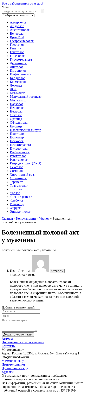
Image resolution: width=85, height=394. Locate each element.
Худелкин (8, 372)
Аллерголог (18, 22)
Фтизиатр (17, 204)
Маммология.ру (13, 360)
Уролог (15, 193)
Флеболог (17, 200)
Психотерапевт (20, 145)
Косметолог (18, 81)
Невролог (17, 107)
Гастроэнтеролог (22, 41)
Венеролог (17, 33)
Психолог (17, 141)
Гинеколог (17, 55)
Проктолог (17, 133)
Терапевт (16, 182)
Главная (7, 218)
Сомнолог (17, 170)
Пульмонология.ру (15, 368)
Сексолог (16, 167)
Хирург (15, 208)
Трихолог (16, 189)
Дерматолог (18, 63)
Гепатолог (17, 52)
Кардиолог (17, 78)
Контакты (8, 346)
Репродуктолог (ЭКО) (25, 163)
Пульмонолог (19, 148)
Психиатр (17, 137)
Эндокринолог (20, 211)
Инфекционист (20, 74)
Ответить (57, 270)
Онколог (16, 115)
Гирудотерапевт (21, 59)
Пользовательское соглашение (23, 342)
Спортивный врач (22, 174)
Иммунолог (18, 70)
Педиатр (16, 126)
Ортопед (16, 119)
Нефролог (17, 111)
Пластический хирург (25, 130)
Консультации (26, 218)
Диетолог (16, 67)
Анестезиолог (20, 30)
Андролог (17, 26)
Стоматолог (18, 178)
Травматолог (19, 185)
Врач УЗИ (17, 37)
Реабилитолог (20, 152)
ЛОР (13, 89)
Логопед (16, 85)
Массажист (18, 100)
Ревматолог (18, 156)
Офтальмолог (19, 122)
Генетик (15, 48)
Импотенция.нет (13, 364)
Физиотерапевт (21, 196)
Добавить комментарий (17, 334)
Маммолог (17, 93)
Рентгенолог (19, 159)
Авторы (7, 338)
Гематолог (17, 44)
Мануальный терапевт (25, 96)
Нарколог (16, 104)
